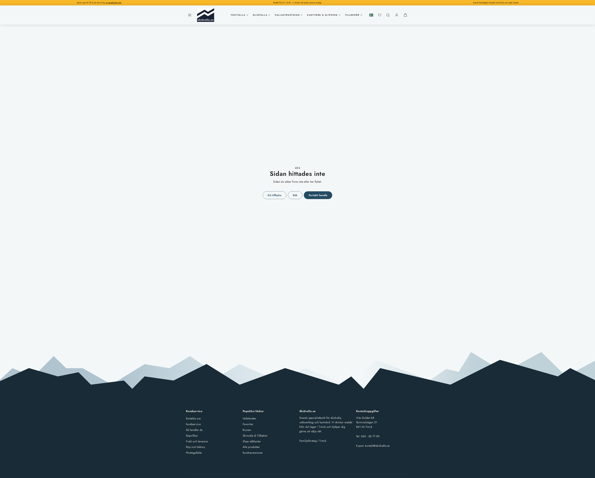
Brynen (247, 430)
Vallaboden (249, 418)
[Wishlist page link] (379, 15)
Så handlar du (194, 430)
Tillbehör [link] (352, 14)
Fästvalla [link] (238, 14)
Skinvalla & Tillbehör (255, 436)
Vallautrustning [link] (287, 14)
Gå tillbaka (274, 195)
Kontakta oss (193, 418)
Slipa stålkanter (252, 441)
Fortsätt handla (318, 195)
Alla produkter (251, 447)
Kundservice (193, 424)
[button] (189, 15)
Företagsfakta (194, 453)
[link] (396, 15)
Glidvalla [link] (260, 14)
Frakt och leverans (197, 441)
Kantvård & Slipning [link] (322, 14)
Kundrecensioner (253, 453)
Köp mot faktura (195, 447)
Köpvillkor (192, 436)
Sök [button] (295, 195)
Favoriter (248, 424)
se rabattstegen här (113, 2)
